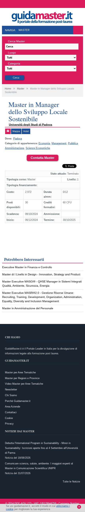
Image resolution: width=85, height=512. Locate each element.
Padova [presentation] (17, 138)
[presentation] (8, 131)
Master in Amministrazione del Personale (27, 308)
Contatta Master (42, 157)
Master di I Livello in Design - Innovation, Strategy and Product (41, 274)
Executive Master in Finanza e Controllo (27, 267)
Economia (44, 143)
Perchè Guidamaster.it (17, 401)
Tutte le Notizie (71, 481)
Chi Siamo (11, 395)
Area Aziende (12, 406)
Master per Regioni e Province (22, 378)
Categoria (14, 63)
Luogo (12, 52)
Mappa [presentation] (16, 131)
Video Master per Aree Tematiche (24, 383)
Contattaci (11, 412)
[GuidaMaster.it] (42, 16)
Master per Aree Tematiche (20, 372)
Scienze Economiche (38, 148)
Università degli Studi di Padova (30, 124)
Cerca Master (16, 41)
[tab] (8, 131)
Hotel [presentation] (26, 131)
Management (59, 143)
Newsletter (11, 389)
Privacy (9, 423)
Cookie (9, 418)
